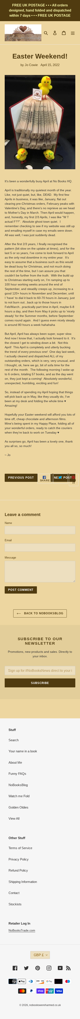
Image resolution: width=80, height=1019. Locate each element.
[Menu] (72, 32)
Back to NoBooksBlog (43, 613)
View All (14, 818)
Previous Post (21, 477)
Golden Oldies (18, 807)
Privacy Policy (19, 859)
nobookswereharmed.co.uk (45, 1005)
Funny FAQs (17, 773)
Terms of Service (20, 848)
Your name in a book (23, 751)
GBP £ (39, 955)
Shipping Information (23, 882)
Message (10, 557)
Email (8, 540)
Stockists (15, 904)
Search (14, 740)
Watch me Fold (19, 796)
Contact (14, 893)
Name (8, 523)
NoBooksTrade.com (22, 930)
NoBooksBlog (18, 785)
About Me (15, 762)
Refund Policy (18, 870)
